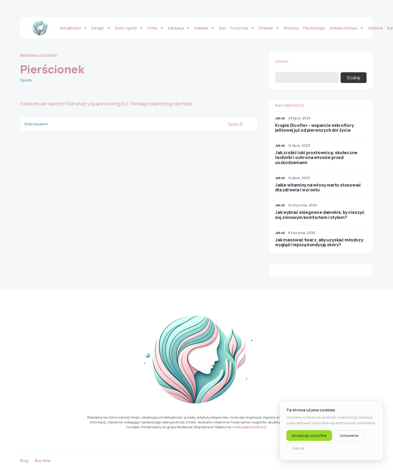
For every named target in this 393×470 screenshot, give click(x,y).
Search (235, 124)
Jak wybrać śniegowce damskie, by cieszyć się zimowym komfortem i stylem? (319, 214)
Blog (24, 461)
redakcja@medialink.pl (249, 427)
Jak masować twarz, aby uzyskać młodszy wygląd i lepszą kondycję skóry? (319, 242)
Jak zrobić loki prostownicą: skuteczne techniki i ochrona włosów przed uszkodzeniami (316, 157)
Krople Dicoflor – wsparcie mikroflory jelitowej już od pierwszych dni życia (314, 127)
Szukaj (281, 61)
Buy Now (43, 461)
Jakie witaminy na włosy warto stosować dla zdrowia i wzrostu (318, 187)
